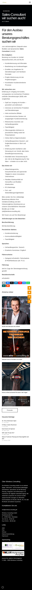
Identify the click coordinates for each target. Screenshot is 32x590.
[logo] (4, 2)
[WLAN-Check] (29, 297)
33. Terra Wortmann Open (9, 421)
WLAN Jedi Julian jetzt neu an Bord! (11, 326)
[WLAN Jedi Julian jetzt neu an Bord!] (16, 310)
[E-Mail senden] (4, 283)
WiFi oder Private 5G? (8, 433)
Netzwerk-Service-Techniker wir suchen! (12, 359)
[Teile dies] (8, 283)
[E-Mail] (29, 292)
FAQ (3, 530)
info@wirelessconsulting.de (9, 509)
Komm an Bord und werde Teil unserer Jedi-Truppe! (14, 392)
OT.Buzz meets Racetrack (9, 425)
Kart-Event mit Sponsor (8, 429)
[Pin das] (20, 283)
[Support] (29, 301)
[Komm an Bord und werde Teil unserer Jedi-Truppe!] (16, 376)
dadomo (11, 558)
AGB (3, 528)
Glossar (4, 532)
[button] (30, 2)
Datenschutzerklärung (8, 534)
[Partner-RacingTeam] (16, 553)
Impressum (5, 536)
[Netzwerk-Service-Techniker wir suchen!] (16, 343)
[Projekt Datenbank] (29, 288)
